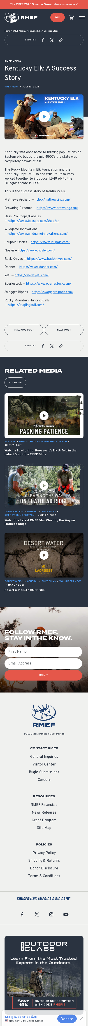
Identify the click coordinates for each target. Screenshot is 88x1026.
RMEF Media (18, 31)
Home (7, 31)
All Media (15, 382)
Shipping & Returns (44, 861)
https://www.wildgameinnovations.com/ (37, 234)
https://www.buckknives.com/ (49, 259)
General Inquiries (44, 757)
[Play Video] (44, 116)
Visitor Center (44, 764)
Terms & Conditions (44, 876)
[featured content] (44, 975)
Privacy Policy (44, 853)
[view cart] (71, 17)
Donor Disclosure (44, 868)
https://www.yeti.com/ (32, 275)
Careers (44, 780)
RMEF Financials (44, 805)
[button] (42, 40)
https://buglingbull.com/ (26, 305)
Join (57, 17)
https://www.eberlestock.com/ (48, 284)
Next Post (64, 330)
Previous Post (24, 330)
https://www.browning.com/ (57, 208)
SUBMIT (43, 675)
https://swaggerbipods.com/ (52, 292)
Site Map (44, 828)
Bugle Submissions (44, 772)
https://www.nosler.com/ (36, 251)
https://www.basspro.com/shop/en (33, 221)
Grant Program (44, 820)
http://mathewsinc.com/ (52, 200)
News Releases (44, 812)
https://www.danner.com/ (38, 267)
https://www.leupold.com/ (50, 242)
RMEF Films (12, 86)
